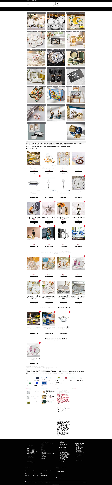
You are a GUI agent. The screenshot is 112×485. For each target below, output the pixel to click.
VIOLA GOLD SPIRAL (44, 456)
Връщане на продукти (44, 475)
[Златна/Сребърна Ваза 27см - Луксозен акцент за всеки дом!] (63, 209)
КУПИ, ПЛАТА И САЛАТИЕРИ (63, 455)
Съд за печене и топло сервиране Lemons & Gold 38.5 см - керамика (33, 328)
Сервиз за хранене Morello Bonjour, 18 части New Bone (63, 272)
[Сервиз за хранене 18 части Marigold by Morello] (63, 158)
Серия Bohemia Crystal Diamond (64, 444)
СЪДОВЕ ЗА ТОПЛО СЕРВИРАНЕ (64, 452)
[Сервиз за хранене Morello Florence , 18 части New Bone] (78, 263)
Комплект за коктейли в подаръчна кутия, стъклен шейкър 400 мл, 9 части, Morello (63, 242)
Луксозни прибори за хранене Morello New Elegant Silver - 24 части (34, 218)
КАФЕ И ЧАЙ (28, 448)
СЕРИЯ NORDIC (62, 458)
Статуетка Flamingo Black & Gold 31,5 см (78, 217)
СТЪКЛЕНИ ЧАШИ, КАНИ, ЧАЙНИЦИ (32, 451)
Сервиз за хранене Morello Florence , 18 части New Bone (78, 272)
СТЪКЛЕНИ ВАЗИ (78, 450)
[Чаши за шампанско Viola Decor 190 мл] (48, 183)
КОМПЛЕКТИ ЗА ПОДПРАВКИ (64, 457)
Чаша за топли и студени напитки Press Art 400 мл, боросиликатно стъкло (50, 391)
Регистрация (27, 475)
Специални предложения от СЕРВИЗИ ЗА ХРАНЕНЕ (55, 252)
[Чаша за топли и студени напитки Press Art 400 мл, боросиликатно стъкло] (44, 392)
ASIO (42, 447)
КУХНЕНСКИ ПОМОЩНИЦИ (63, 456)
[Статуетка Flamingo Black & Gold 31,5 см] (78, 209)
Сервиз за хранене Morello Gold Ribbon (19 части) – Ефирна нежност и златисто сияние (78, 297)
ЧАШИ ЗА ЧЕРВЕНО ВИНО (30, 457)
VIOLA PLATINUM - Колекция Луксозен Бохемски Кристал (48, 453)
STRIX (61, 441)
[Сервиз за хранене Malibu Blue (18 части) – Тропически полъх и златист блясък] (48, 263)
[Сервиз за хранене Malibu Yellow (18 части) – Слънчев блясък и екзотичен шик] (33, 263)
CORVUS (42, 449)
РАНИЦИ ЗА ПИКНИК (79, 453)
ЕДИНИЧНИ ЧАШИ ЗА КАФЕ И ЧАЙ (32, 449)
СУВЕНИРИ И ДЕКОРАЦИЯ (79, 443)
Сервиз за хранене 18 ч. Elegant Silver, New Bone (78, 192)
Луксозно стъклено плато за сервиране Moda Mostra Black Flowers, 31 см (35, 391)
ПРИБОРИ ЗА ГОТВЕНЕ (63, 450)
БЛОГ (41, 473)
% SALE (76, 456)
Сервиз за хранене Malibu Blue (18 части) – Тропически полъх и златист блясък (48, 272)
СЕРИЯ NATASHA (62, 461)
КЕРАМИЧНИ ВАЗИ (78, 449)
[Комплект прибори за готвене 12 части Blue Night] (48, 319)
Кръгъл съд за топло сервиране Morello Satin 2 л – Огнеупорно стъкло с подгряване (63, 328)
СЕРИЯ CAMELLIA (62, 460)
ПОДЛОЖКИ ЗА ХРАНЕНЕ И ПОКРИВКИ (65, 454)
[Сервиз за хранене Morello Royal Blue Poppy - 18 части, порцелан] (78, 233)
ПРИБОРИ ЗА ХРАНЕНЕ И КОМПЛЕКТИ (65, 453)
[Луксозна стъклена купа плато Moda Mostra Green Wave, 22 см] (28, 403)
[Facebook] (85, 0)
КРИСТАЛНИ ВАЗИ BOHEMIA (45, 442)
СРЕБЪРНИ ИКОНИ (78, 454)
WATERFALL (42, 455)
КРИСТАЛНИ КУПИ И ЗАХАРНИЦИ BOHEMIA (47, 443)
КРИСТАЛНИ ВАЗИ (78, 448)
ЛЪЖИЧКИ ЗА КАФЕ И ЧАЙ (30, 453)
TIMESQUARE (62, 445)
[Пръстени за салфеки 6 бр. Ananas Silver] (48, 209)
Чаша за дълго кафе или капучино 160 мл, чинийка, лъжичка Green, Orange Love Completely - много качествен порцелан (50, 401)
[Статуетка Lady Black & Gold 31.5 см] (33, 233)
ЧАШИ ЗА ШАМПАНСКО (30, 459)
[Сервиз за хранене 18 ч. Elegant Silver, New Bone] (78, 183)
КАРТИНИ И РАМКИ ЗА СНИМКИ (80, 452)
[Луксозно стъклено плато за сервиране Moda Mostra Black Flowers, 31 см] (28, 392)
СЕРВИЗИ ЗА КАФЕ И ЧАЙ (30, 450)
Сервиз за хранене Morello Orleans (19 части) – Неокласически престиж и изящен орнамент (63, 297)
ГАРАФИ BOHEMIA (43, 450)
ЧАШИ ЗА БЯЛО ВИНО (30, 458)
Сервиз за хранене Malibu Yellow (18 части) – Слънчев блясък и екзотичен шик (33, 272)
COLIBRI (42, 446)
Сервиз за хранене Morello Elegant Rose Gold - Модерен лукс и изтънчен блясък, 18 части (48, 297)
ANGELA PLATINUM (44, 452)
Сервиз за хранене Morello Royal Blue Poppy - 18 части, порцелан (78, 242)
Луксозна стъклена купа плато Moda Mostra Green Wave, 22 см (35, 401)
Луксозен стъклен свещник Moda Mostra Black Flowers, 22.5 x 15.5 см (35, 396)
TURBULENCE (62, 442)
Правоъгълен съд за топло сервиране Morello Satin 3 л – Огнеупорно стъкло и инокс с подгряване (33, 192)
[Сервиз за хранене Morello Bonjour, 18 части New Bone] (63, 263)
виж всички (56, 253)
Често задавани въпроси (44, 470)
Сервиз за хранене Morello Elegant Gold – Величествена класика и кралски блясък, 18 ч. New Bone (33, 297)
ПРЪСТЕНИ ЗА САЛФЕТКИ (79, 444)
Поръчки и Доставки (51, 470)
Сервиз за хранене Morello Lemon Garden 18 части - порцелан (33, 167)
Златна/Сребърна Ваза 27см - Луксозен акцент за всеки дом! (63, 218)
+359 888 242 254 (34, 0)
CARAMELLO (43, 458)
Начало (26, 470)
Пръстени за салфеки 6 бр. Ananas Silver (48, 217)
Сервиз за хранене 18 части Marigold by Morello (63, 167)
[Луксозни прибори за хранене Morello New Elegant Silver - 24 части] (33, 209)
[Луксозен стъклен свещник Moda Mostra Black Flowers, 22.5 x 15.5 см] (28, 398)
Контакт (34, 470)
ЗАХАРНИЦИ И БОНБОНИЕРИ (31, 452)
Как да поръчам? (35, 475)
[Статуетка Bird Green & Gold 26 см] (48, 233)
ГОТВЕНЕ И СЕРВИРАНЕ (63, 447)
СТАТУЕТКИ (77, 446)
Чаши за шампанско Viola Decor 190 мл (48, 191)
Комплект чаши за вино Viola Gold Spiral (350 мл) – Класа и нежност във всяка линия (48, 168)
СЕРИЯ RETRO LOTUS (62, 459)
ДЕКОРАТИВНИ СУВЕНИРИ (79, 447)
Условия (34, 473)
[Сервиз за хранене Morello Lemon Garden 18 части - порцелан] (33, 158)
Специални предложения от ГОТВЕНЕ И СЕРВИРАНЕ (56, 307)
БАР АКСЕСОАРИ (29, 456)
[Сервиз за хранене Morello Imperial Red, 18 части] (78, 158)
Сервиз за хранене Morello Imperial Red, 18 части (78, 167)
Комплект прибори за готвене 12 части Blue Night (48, 328)
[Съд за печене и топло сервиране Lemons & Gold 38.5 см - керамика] (33, 319)
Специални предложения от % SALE (56, 338)
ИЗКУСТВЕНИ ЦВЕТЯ (79, 451)
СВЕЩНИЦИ (77, 445)
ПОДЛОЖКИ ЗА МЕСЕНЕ (63, 451)
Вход (26, 473)
